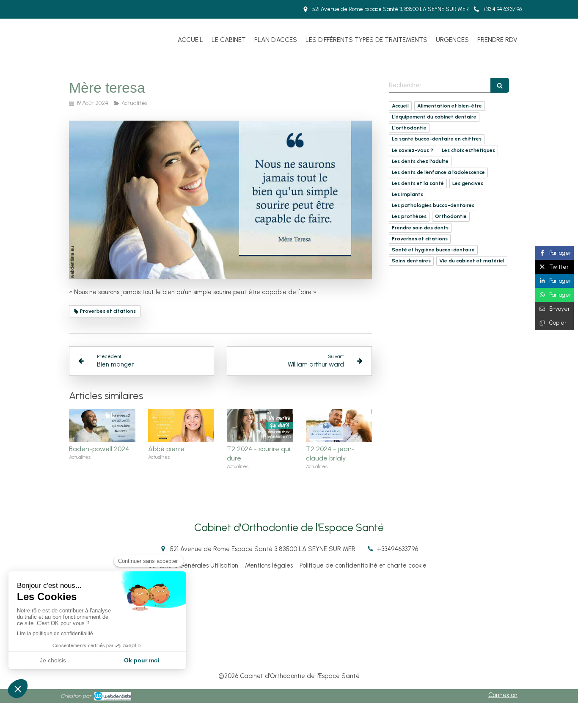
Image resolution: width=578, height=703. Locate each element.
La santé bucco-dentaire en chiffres (437, 139)
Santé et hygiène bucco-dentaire (433, 250)
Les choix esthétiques (468, 150)
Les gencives (467, 183)
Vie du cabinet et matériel (471, 261)
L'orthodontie (409, 128)
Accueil (400, 106)
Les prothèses (409, 216)
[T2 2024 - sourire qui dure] (260, 425)
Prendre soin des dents (420, 228)
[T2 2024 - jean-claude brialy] (339, 425)
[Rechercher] (499, 85)
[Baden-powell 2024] (102, 425)
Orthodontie (451, 216)
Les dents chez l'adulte (420, 161)
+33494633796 (397, 549)
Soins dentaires (411, 261)
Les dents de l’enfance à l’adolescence (438, 172)
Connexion (502, 695)
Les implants (407, 194)
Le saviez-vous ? (412, 150)
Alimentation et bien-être (449, 106)
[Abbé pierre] (181, 425)
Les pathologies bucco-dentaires (433, 205)
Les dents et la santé (418, 183)
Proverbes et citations (420, 239)
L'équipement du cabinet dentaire (434, 117)
